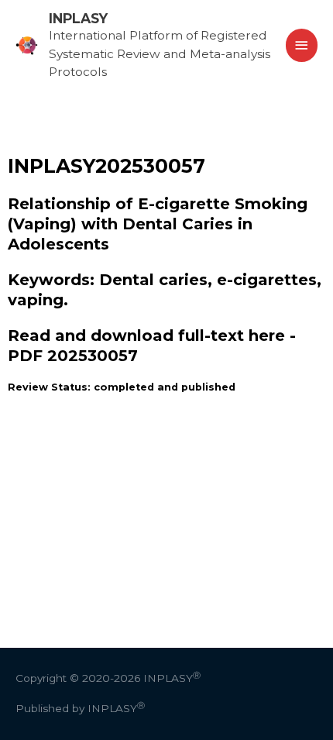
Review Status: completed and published (121, 387)
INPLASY (78, 18)
